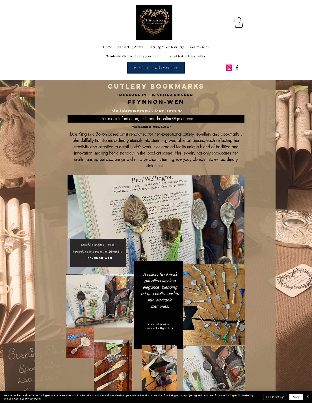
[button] (239, 22)
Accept (296, 397)
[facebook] (237, 68)
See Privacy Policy (30, 398)
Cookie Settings (275, 397)
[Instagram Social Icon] (229, 68)
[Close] (308, 397)
